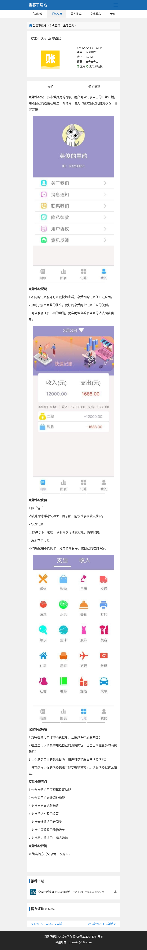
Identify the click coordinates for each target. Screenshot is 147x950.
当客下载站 (38, 4)
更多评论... (51, 909)
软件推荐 (76, 13)
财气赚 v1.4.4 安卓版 (101, 924)
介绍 (50, 87)
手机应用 (56, 13)
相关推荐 (94, 87)
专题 (112, 13)
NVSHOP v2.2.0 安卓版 (47, 924)
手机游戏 (37, 13)
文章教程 (95, 13)
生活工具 (68, 25)
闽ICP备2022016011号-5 (88, 936)
